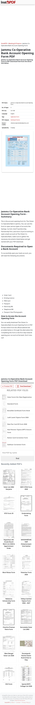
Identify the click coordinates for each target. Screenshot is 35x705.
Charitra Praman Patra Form (9, 628)
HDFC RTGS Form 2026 (26, 488)
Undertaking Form (26, 514)
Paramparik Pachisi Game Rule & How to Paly (26, 657)
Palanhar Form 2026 (26, 573)
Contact (18, 702)
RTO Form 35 (8, 513)
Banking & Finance (15, 43)
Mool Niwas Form (9, 572)
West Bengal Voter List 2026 (9, 655)
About (13, 702)
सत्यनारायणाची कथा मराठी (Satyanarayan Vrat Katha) (26, 543)
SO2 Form (8, 684)
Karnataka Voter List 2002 (26, 628)
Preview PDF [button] (7, 386)
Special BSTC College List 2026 (26, 685)
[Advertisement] (17, 23)
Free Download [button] (24, 386)
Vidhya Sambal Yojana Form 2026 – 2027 (26, 601)
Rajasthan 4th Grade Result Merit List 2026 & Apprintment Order (9, 544)
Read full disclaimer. (20, 700)
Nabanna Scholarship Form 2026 (9, 601)
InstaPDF (4, 43)
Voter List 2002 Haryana (9, 488)
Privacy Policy (25, 702)
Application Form (15, 117)
